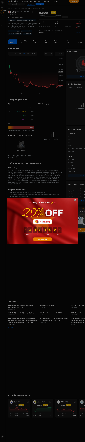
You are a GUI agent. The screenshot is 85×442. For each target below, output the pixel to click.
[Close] (75, 200)
